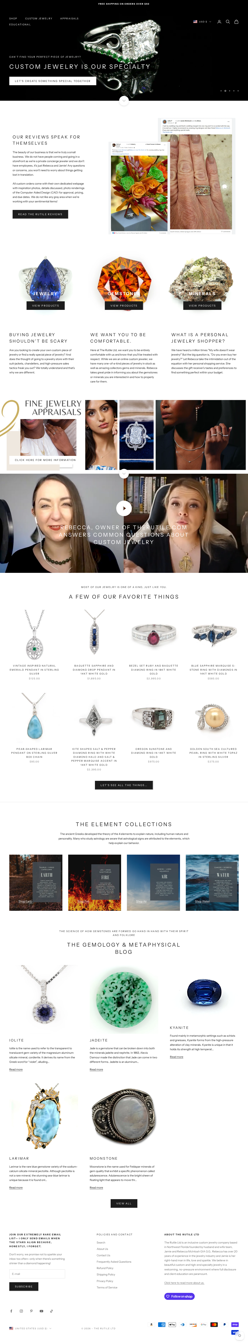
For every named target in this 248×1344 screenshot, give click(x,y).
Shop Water (202, 886)
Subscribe (24, 1271)
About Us (102, 1233)
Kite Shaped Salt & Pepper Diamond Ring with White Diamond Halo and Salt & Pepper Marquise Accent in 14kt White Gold (94, 741)
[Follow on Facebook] (11, 1296)
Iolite (16, 1025)
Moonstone (104, 1143)
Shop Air (141, 886)
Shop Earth (25, 886)
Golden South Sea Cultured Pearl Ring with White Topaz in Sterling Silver (213, 737)
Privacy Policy (105, 1265)
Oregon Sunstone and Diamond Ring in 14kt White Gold (153, 737)
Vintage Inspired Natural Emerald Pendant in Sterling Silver (34, 654)
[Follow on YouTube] (41, 1296)
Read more (16, 1054)
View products (45, 290)
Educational (20, 24)
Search (101, 1227)
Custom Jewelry (39, 18)
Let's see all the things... (124, 769)
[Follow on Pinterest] (31, 1296)
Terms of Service (107, 1272)
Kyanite (179, 1012)
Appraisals (69, 18)
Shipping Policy (106, 1259)
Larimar (19, 1143)
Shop (13, 18)
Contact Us (103, 1240)
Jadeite (99, 1025)
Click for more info (33, 65)
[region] (124, 46)
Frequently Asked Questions (114, 1246)
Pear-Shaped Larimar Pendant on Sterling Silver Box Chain (34, 737)
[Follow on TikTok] (51, 1296)
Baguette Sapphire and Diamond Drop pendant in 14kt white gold (94, 654)
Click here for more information (45, 444)
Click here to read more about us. (184, 1267)
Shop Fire (83, 886)
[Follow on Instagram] (21, 1296)
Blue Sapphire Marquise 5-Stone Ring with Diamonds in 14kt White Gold (213, 654)
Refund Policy (105, 1253)
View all (124, 1187)
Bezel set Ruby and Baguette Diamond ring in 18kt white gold (153, 654)
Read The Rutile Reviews (40, 198)
